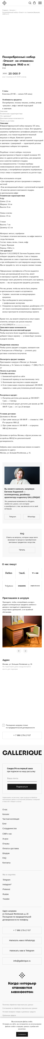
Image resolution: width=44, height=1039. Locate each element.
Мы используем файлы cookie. (22, 1021)
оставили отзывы (22, 325)
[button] (30, 2)
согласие (26, 797)
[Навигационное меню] (40, 3)
